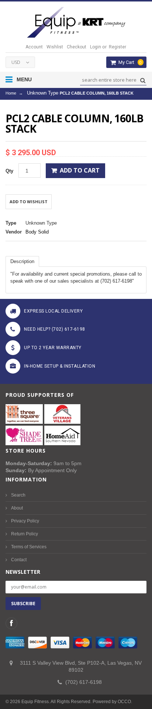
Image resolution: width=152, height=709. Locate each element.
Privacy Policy (25, 521)
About (17, 508)
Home (11, 93)
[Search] (141, 80)
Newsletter (23, 571)
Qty (9, 171)
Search (18, 495)
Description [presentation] (22, 261)
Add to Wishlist (29, 201)
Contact (19, 559)
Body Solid (37, 232)
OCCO (124, 701)
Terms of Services (28, 546)
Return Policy (24, 533)
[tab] (22, 261)
